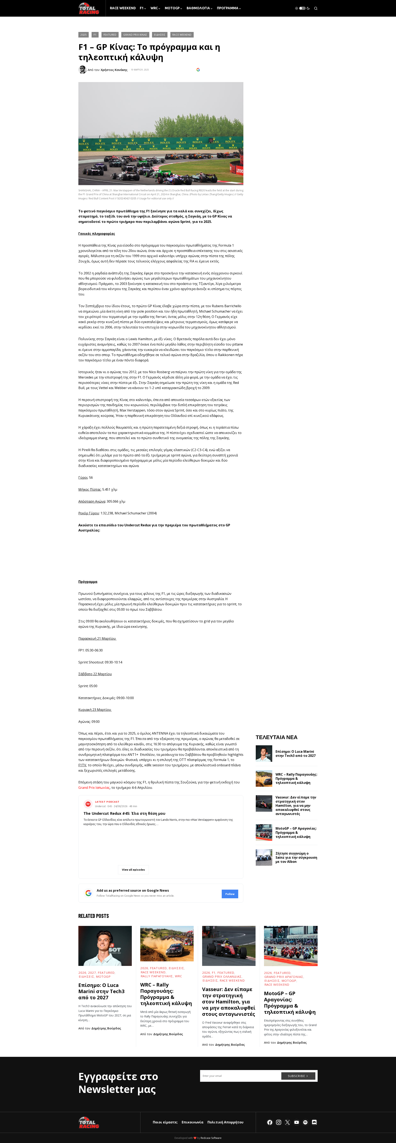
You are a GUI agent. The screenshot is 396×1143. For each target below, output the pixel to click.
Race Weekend (182, 34)
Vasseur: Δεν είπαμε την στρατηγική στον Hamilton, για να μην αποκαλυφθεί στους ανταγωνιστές (296, 805)
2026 (82, 972)
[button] (302, 8)
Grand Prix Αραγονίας (283, 977)
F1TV (82, 765)
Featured (110, 34)
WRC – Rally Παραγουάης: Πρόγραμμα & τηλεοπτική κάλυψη (296, 778)
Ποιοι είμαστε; (165, 1122)
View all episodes (133, 869)
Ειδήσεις (159, 34)
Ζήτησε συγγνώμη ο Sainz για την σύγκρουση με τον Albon (296, 857)
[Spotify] (305, 1122)
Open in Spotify (102, 869)
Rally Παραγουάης (157, 976)
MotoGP (103, 976)
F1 (95, 34)
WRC (178, 976)
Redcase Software (211, 1138)
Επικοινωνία (192, 1122)
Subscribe (296, 1076)
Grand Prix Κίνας (135, 34)
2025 (83, 34)
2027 (92, 972)
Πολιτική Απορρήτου (225, 1122)
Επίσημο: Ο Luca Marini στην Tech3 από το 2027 (296, 753)
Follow (230, 894)
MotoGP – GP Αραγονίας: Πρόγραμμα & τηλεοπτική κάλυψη (296, 832)
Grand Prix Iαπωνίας (94, 787)
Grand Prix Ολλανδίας (222, 976)
